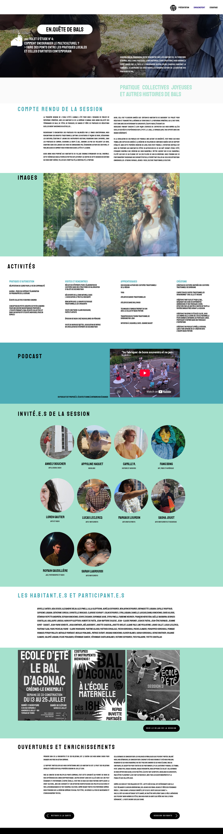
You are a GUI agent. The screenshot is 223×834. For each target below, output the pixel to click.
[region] (16, 40)
